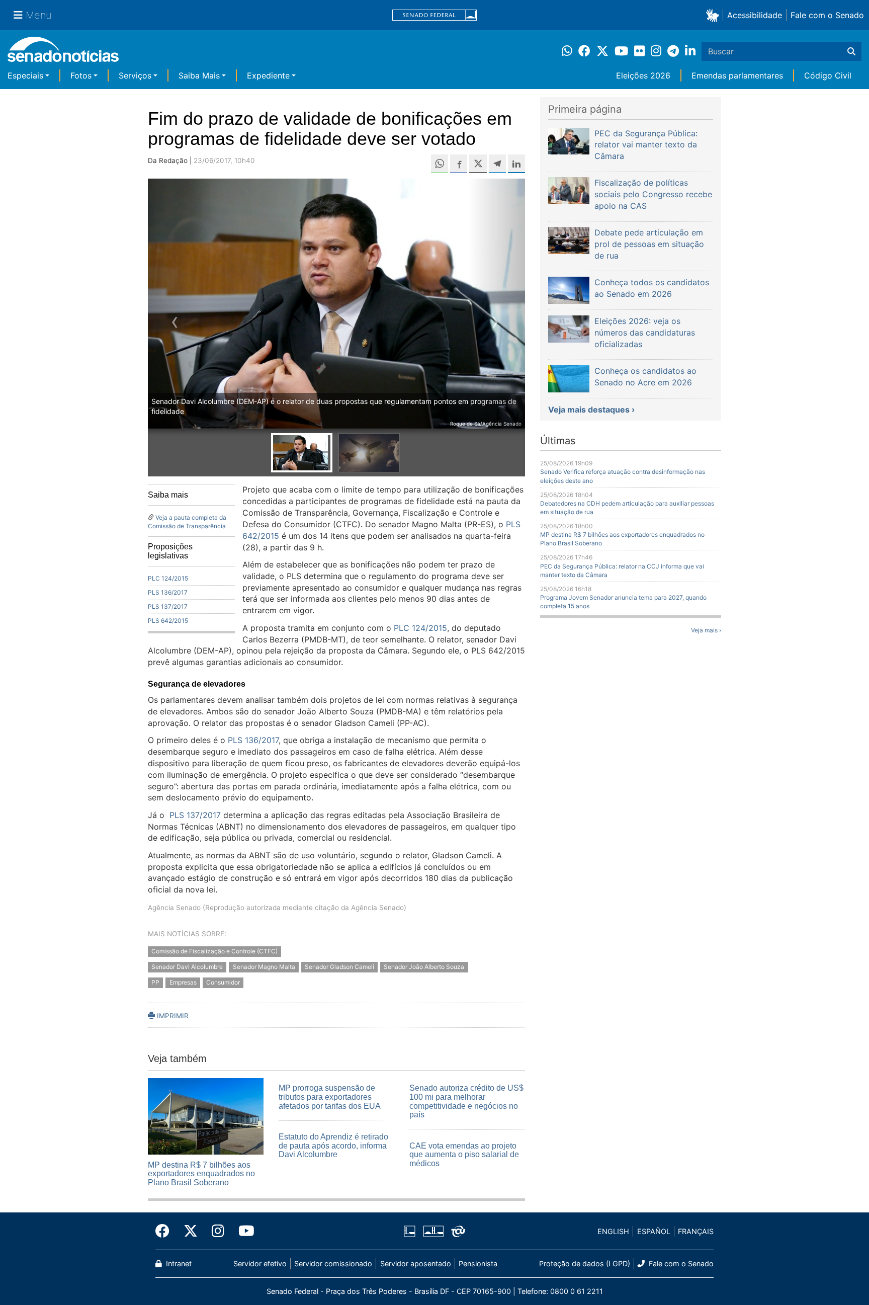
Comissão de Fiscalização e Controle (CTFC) (214, 951)
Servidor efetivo (260, 1263)
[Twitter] (191, 1231)
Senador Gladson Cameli (339, 967)
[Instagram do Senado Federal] (218, 1231)
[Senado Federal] (434, 15)
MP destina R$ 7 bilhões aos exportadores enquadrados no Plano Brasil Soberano (201, 1174)
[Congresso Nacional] (433, 1231)
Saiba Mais (199, 75)
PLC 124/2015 (168, 578)
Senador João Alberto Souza (424, 967)
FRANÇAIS (696, 1231)
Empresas (183, 983)
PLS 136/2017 (168, 592)
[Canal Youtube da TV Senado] (242, 1231)
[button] (714, 15)
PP (155, 983)
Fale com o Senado (827, 15)
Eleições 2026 (643, 75)
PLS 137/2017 (168, 606)
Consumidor (223, 983)
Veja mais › (706, 630)
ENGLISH (613, 1231)
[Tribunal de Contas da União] (458, 1231)
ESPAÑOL (653, 1231)
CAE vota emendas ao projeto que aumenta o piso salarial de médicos (464, 1154)
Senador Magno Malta (264, 967)
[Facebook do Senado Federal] (166, 1231)
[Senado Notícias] (63, 53)
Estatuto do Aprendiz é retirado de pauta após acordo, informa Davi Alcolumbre (333, 1145)
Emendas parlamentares (737, 75)
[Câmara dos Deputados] (409, 1231)
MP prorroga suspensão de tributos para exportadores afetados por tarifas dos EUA (330, 1097)
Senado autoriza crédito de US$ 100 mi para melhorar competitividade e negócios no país (466, 1101)
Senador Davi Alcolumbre (187, 967)
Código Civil (827, 75)
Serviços (135, 75)
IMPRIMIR (172, 1016)
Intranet (178, 1263)
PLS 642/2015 (168, 620)
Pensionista (478, 1263)
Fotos (81, 75)
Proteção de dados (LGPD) (584, 1263)
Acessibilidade (754, 15)
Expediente (268, 75)
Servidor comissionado (333, 1263)
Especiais (25, 75)
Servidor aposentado (415, 1263)
